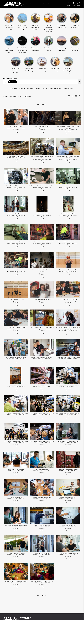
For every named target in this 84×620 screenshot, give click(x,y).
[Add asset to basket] (17, 132)
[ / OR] (16, 78)
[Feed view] (79, 96)
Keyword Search (11, 78)
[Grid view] (72, 96)
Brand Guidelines (31, 4)
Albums (40, 4)
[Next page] (45, 104)
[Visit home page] (13, 4)
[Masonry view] (69, 96)
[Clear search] (79, 81)
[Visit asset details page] (14, 132)
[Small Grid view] (76, 96)
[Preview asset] (16, 117)
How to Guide (47, 4)
